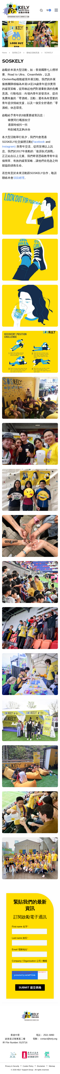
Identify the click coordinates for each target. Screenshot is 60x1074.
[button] (41, 10)
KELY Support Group (25, 1070)
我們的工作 (16, 53)
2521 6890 (48, 1035)
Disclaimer (41, 1066)
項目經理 (18, 177)
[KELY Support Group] (16, 9)
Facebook (39, 141)
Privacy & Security (12, 1066)
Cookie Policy (28, 1066)
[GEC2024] (47, 1054)
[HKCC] (30, 1054)
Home (4, 53)
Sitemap (52, 1066)
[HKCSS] (12, 1054)
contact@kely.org (48, 1039)
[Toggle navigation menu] (56, 10)
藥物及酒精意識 (33, 53)
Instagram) (9, 146)
